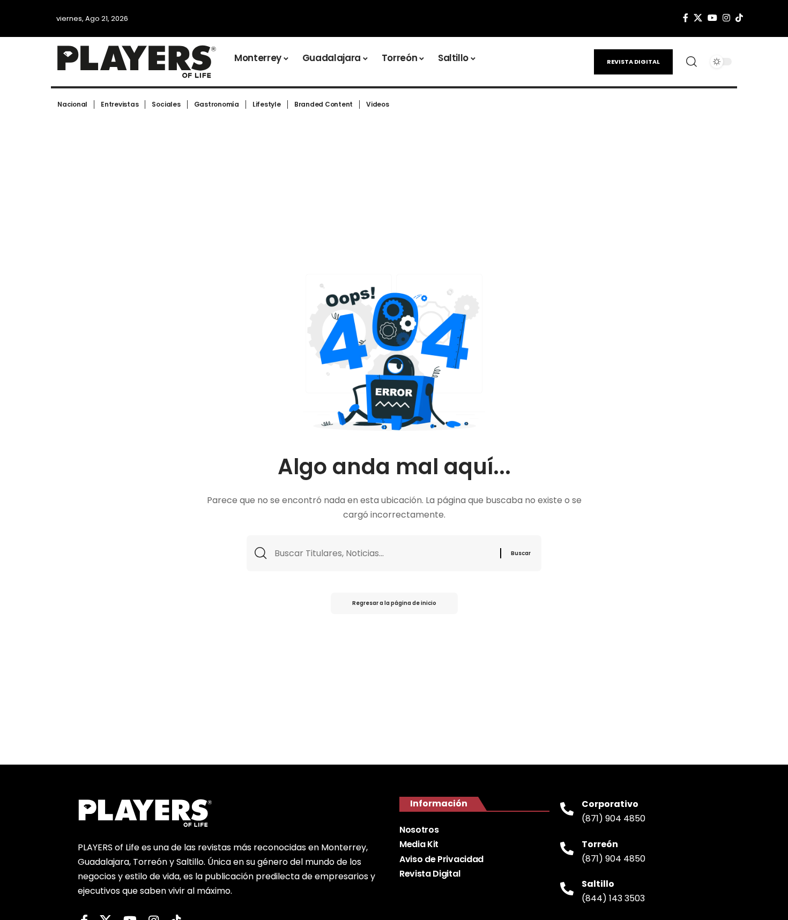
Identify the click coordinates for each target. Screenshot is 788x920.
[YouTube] (712, 18)
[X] (698, 18)
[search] (691, 62)
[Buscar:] (383, 553)
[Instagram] (726, 18)
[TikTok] (739, 18)
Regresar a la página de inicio (394, 603)
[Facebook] (685, 18)
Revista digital (633, 61)
